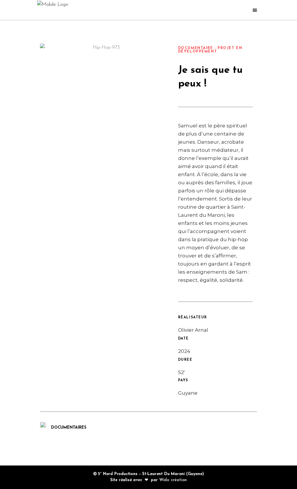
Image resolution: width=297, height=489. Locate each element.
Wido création (173, 480)
